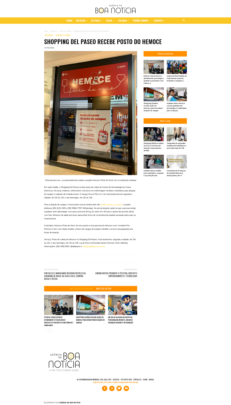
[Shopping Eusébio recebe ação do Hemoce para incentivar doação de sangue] (90, 305)
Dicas (109, 20)
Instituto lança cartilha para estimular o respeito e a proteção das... (154, 173)
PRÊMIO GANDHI (140, 20)
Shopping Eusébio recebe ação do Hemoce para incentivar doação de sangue (90, 320)
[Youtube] (126, 388)
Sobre (69, 20)
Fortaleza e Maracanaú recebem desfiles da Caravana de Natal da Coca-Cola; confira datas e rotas (65, 276)
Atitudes (95, 20)
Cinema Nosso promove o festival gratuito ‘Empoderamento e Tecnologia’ (116, 274)
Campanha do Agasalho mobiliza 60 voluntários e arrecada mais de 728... (176, 145)
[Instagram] (112, 388)
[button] (183, 21)
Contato (158, 20)
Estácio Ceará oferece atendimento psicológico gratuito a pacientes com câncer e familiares (58, 321)
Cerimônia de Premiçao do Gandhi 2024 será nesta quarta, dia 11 (176, 173)
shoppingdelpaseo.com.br (93, 246)
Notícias (80, 20)
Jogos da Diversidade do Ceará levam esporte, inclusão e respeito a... (177, 78)
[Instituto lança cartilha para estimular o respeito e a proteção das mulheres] (154, 162)
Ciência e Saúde (63, 35)
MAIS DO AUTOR (103, 289)
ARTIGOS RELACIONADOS (81, 289)
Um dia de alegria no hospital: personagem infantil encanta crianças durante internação (120, 320)
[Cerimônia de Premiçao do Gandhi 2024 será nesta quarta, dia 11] (177, 162)
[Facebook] (104, 388)
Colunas (122, 20)
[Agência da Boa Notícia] (115, 9)
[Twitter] (119, 388)
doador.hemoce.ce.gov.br (111, 204)
